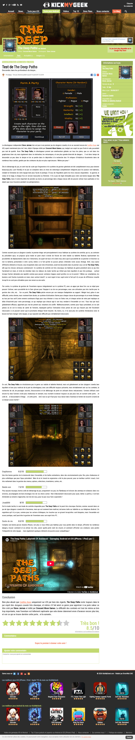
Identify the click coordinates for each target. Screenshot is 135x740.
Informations (8, 55)
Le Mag (117, 11)
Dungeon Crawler (108, 96)
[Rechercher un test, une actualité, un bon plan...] (126, 11)
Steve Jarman (21, 62)
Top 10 (76, 11)
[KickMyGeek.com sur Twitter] (14, 674)
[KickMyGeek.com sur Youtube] (25, 674)
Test (18, 55)
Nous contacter (103, 11)
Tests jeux (33, 11)
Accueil (11, 11)
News (20, 11)
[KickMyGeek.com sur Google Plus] (21, 674)
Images (40, 55)
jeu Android (30, 62)
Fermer (129, 737)
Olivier (10, 75)
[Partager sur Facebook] (91, 75)
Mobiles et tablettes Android (111, 101)
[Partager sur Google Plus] (98, 75)
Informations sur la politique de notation (87, 631)
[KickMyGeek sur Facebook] (6, 4)
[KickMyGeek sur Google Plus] (9, 4)
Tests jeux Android (51, 11)
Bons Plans (87, 11)
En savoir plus (86, 737)
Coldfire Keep (92, 145)
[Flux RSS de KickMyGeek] (18, 4)
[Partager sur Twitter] (95, 75)
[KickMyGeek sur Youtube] (13, 4)
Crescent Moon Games (9, 62)
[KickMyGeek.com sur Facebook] (18, 674)
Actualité (28, 55)
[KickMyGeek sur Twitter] (3, 4)
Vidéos (66, 11)
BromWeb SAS (128, 674)
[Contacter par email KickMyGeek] (21, 4)
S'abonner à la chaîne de (82, 592)
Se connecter (128, 6)
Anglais (104, 106)
